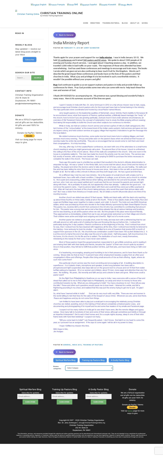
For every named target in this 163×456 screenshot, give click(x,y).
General (67, 345)
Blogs (125, 23)
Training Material (111, 23)
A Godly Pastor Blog (120, 360)
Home (85, 23)
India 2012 (77, 345)
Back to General (66, 35)
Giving (145, 23)
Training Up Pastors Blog (93, 360)
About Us (134, 23)
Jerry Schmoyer (92, 48)
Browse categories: (57, 367)
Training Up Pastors (93, 345)
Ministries (95, 23)
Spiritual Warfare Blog (65, 360)
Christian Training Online (61, 13)
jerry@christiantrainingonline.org (27, 103)
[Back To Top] (153, 378)
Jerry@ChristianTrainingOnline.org (91, 423)
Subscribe (29, 59)
